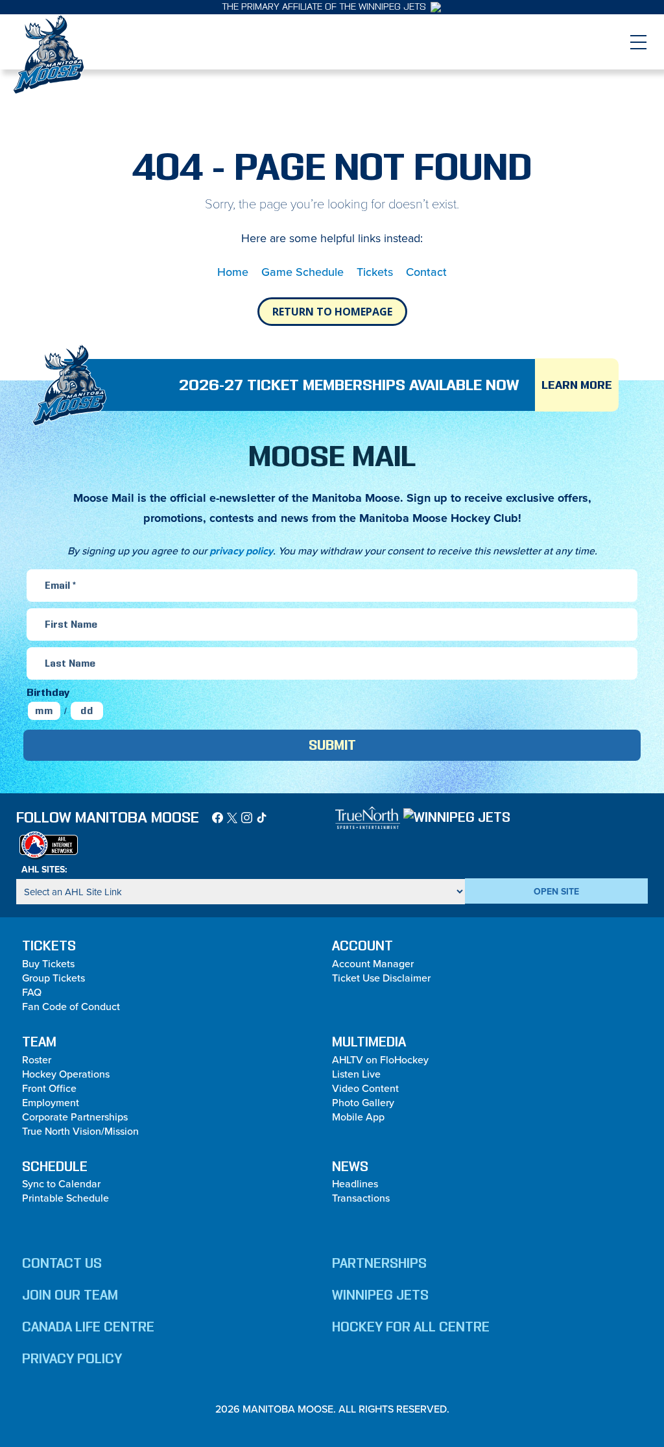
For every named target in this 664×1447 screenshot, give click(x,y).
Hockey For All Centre (411, 1327)
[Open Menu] (638, 42)
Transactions (361, 1198)
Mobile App (358, 1116)
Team (39, 1042)
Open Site (556, 891)
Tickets (375, 272)
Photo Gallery (363, 1102)
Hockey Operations (66, 1074)
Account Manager (373, 963)
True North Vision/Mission (80, 1131)
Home (232, 272)
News (350, 1166)
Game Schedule (302, 272)
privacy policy (241, 550)
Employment (50, 1102)
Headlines (355, 1183)
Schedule (55, 1166)
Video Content (365, 1088)
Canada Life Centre (88, 1327)
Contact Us (62, 1263)
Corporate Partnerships (75, 1116)
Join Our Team (70, 1295)
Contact (426, 272)
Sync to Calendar (61, 1183)
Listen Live (356, 1074)
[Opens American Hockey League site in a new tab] (48, 844)
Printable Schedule (65, 1198)
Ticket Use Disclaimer (381, 978)
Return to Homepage (332, 311)
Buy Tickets (48, 963)
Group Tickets (53, 978)
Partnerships (379, 1263)
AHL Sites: (44, 869)
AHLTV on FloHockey (380, 1059)
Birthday (48, 692)
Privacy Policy (72, 1359)
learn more (576, 385)
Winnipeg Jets (380, 1295)
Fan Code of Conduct (71, 1006)
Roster (36, 1059)
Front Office (49, 1088)
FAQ (32, 992)
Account (362, 946)
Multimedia (369, 1042)
